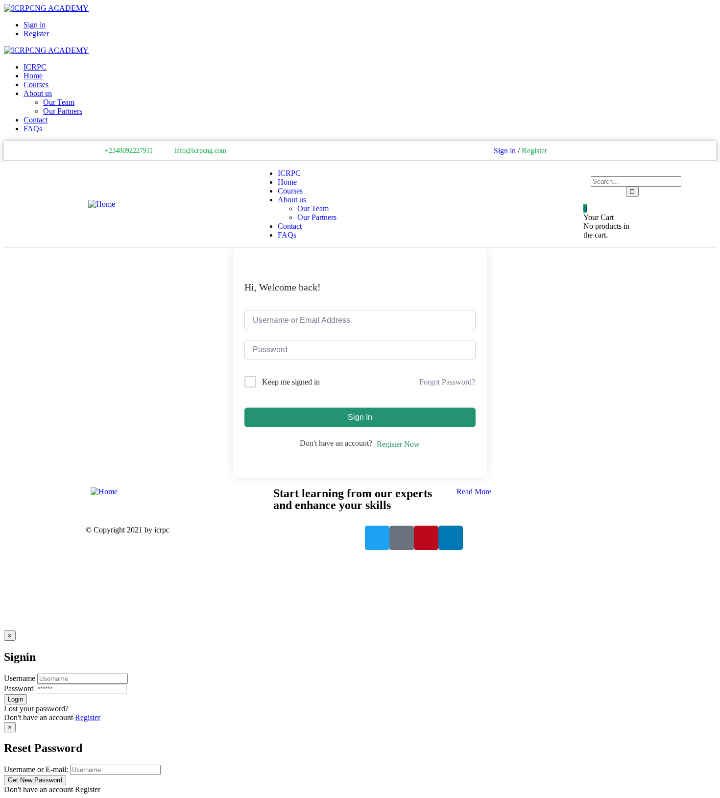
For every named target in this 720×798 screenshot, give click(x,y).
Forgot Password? (447, 382)
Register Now (398, 444)
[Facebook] (597, 151)
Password (19, 688)
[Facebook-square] (401, 538)
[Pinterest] (611, 151)
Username (19, 678)
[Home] (101, 204)
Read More (473, 491)
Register (87, 717)
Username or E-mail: (36, 769)
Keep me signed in (291, 382)
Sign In (360, 417)
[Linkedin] (625, 151)
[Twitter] (584, 151)
